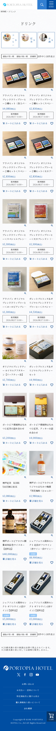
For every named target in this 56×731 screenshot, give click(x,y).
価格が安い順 (8, 56)
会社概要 (28, 708)
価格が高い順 (22, 56)
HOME (3, 11)
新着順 (33, 56)
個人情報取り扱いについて (28, 702)
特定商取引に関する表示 (28, 696)
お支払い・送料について (28, 690)
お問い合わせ (28, 684)
